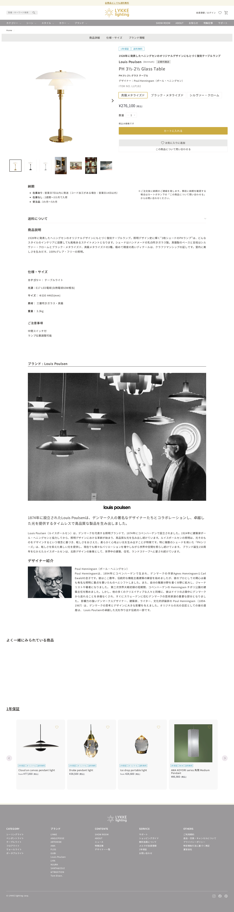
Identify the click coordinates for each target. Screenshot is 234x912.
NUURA (54, 864)
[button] (9, 758)
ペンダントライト (15, 838)
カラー (63, 23)
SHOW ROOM (163, 23)
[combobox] (22, 13)
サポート (223, 23)
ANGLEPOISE (57, 838)
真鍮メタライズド (133, 95)
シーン (30, 23)
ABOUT (180, 23)
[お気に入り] (220, 12)
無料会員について (148, 841)
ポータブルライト (15, 853)
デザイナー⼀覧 (102, 849)
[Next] (112, 100)
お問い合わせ (145, 853)
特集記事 (208, 23)
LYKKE (54, 834)
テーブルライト (13, 841)
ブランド (80, 23)
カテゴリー (12, 23)
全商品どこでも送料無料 (117, 2)
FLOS (53, 849)
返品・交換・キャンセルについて (199, 838)
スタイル (47, 23)
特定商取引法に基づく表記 (196, 845)
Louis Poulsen (58, 856)
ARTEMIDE (56, 841)
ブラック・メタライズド (167, 95)
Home (9, 30)
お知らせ (193, 23)
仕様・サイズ (114, 37)
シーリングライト (15, 834)
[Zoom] (60, 99)
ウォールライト (14, 849)
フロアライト (13, 845)
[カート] (226, 12)
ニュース (99, 841)
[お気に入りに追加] (42, 657)
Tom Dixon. (57, 875)
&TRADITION (57, 871)
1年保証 (13, 708)
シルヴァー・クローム (204, 95)
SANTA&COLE (58, 868)
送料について (38, 218)
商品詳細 (94, 37)
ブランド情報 (137, 37)
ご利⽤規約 (188, 834)
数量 (121, 115)
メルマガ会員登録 (148, 845)
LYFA (53, 860)
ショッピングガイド (149, 838)
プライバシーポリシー (194, 841)
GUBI (53, 853)
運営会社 (187, 849)
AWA (53, 845)
